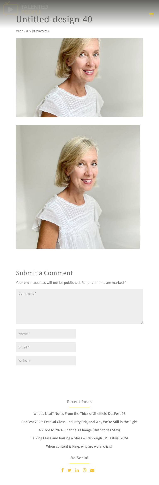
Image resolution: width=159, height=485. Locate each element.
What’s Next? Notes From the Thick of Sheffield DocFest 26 (79, 413)
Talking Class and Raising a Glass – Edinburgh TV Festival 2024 (79, 438)
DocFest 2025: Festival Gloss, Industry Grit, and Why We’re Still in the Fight (79, 421)
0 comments (41, 31)
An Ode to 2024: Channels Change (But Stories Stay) (79, 430)
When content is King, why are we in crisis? (79, 446)
